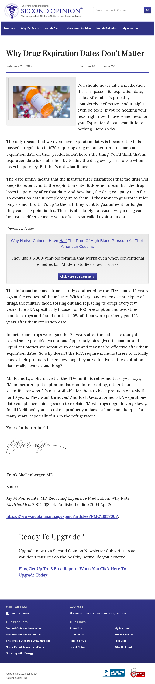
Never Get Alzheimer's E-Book (25, 646)
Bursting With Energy (19, 653)
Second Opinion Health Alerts (25, 634)
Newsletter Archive (79, 28)
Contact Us (77, 634)
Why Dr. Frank (30, 28)
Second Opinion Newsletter (23, 628)
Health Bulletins (106, 28)
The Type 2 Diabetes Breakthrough (28, 640)
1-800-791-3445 (19, 613)
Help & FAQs (78, 640)
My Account (130, 28)
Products (9, 28)
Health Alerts (53, 28)
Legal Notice (78, 646)
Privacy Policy (124, 634)
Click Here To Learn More (77, 276)
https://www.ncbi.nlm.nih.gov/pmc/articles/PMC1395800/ (62, 516)
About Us (76, 628)
